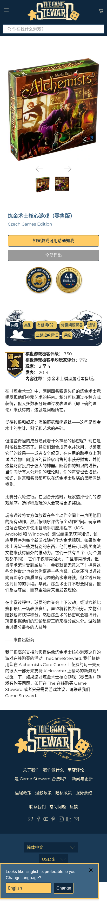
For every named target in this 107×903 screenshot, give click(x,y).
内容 (14, 325)
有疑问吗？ (46, 325)
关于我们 (31, 770)
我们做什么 (53, 770)
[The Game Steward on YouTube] (45, 820)
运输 (92, 325)
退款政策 (43, 792)
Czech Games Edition (30, 224)
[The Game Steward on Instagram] (61, 820)
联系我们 (37, 806)
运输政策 (23, 792)
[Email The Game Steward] (76, 820)
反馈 (74, 806)
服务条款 (84, 792)
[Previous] (39, 169)
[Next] (68, 169)
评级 (67, 335)
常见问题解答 (72, 325)
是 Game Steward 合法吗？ (41, 778)
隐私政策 (63, 792)
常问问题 (57, 806)
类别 (27, 325)
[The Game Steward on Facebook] (38, 820)
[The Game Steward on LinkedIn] (68, 820)
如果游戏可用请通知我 (53, 240)
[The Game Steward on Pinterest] (53, 820)
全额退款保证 (47, 335)
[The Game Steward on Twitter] (30, 820)
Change (63, 888)
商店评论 (76, 770)
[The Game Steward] (53, 10)
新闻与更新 (82, 778)
